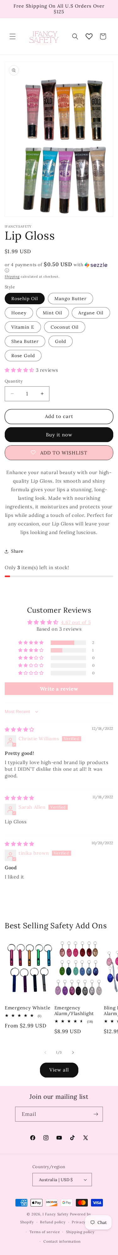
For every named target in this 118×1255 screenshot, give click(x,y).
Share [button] (17, 551)
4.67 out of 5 (76, 622)
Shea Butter (25, 341)
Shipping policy (80, 1232)
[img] (19, 729)
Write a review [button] (59, 688)
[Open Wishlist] (89, 36)
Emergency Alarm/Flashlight (74, 1010)
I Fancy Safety (55, 1214)
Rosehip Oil (24, 298)
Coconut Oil (65, 327)
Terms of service (45, 1232)
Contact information (62, 1241)
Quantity (14, 381)
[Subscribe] (96, 1114)
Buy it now (59, 435)
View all (59, 1070)
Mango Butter (70, 298)
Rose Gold (23, 355)
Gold (60, 341)
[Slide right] (73, 1052)
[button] (13, 36)
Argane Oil (91, 313)
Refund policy (52, 1222)
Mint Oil (52, 313)
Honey (18, 313)
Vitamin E (22, 327)
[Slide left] (45, 1052)
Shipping (12, 276)
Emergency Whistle (27, 1008)
